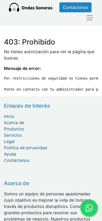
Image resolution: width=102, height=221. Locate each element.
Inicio (9, 116)
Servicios (13, 135)
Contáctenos (75, 7)
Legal (9, 141)
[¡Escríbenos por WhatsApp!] (88, 207)
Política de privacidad (25, 147)
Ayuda (10, 154)
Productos (14, 128)
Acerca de (14, 122)
